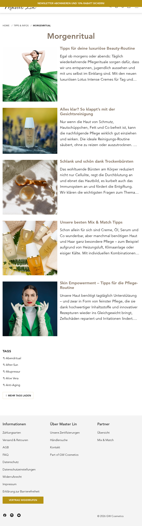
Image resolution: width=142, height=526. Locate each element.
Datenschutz (11, 462)
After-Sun (12, 365)
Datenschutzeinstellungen (19, 469)
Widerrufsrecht (12, 476)
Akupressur (13, 371)
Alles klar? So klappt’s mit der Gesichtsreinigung (87, 111)
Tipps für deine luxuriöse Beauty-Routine (97, 48)
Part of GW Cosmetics (64, 454)
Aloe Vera (12, 378)
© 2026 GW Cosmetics (110, 516)
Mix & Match (105, 440)
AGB (6, 447)
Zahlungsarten (12, 432)
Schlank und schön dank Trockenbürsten (96, 161)
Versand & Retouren (15, 440)
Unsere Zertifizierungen (65, 432)
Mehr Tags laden (19, 395)
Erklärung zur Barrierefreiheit (21, 491)
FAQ (5, 454)
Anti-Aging (13, 385)
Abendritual (13, 358)
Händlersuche (59, 440)
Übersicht (103, 432)
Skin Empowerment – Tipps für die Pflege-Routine (99, 285)
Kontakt (55, 447)
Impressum (9, 484)
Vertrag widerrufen (23, 500)
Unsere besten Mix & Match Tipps (91, 222)
